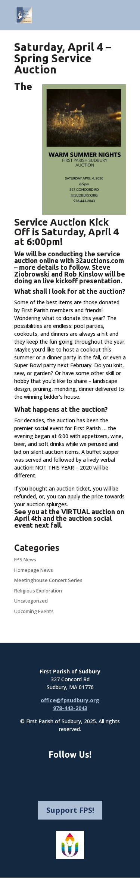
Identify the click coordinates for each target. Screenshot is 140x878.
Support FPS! (70, 810)
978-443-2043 (70, 708)
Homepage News (33, 570)
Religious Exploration (38, 590)
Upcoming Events (34, 611)
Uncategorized (31, 600)
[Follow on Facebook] (52, 773)
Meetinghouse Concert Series (48, 580)
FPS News (25, 559)
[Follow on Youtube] (88, 773)
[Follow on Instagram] (70, 773)
